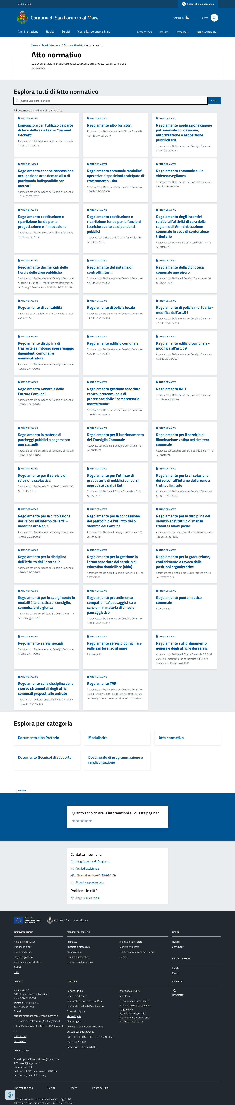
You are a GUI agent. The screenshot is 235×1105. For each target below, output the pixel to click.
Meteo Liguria (74, 1016)
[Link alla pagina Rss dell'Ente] (174, 990)
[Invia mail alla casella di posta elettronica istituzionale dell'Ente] (36, 1015)
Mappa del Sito (100, 1088)
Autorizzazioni (74, 952)
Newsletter (178, 995)
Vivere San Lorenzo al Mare (93, 31)
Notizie (176, 942)
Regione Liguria (24, 3)
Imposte (163, 32)
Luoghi (175, 968)
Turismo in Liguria (76, 1011)
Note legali (125, 996)
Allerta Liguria (74, 1021)
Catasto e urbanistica (78, 957)
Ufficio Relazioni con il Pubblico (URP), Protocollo (38, 1028)
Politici (17, 967)
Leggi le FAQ (126, 1009)
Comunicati (178, 947)
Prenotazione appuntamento (134, 1017)
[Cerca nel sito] (213, 18)
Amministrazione (28, 31)
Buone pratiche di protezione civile (85, 1026)
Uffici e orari (20, 1036)
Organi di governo (23, 957)
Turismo (123, 957)
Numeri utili (20, 1041)
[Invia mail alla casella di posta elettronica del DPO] (40, 1059)
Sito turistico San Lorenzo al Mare (84, 1001)
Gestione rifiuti (144, 32)
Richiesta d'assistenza (131, 1021)
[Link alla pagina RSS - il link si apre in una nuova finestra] (187, 18)
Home (34, 45)
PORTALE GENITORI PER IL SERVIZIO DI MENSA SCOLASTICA (90, 1039)
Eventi (175, 973)
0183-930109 (31, 1003)
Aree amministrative (24, 942)
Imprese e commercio (130, 942)
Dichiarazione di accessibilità (81, 1047)
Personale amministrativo (27, 962)
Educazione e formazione (80, 962)
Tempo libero (182, 32)
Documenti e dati (73, 45)
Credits (73, 1088)
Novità (50, 31)
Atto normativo (29, 118)
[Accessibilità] (10, 1095)
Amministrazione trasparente (134, 1005)
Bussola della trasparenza (80, 1032)
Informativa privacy (129, 991)
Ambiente (72, 942)
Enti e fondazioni (23, 952)
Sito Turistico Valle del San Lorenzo (85, 1006)
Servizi (66, 31)
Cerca (214, 100)
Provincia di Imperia (77, 996)
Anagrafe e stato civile (78, 947)
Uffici (16, 972)
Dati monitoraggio (23, 1088)
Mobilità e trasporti (129, 947)
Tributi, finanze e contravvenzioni (136, 952)
